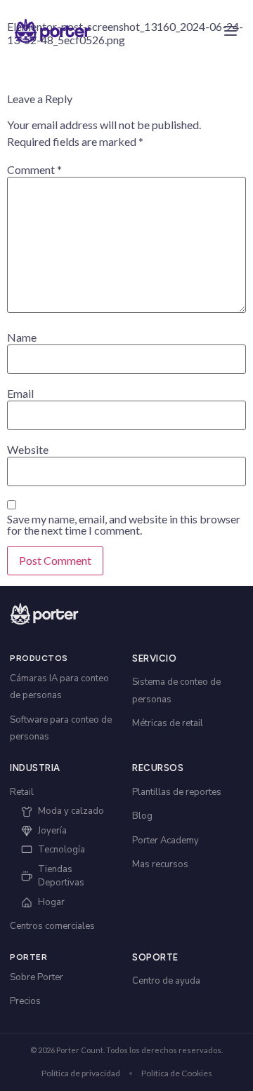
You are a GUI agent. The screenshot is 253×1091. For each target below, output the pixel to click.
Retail (22, 792)
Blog (142, 816)
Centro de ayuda (166, 981)
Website (27, 449)
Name (22, 337)
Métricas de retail (167, 723)
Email (20, 393)
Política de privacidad (80, 1073)
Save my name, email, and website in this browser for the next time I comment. (123, 525)
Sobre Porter (36, 977)
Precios (25, 1001)
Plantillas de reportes (176, 792)
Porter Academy (165, 840)
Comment (34, 169)
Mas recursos (160, 864)
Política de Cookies (176, 1073)
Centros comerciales (52, 926)
